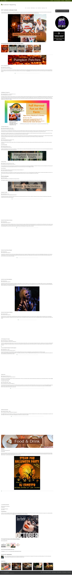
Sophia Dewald (3, 551)
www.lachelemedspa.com (3, 511)
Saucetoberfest (28, 70)
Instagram (20, 551)
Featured (12, 551)
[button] (46, 7)
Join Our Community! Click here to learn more (7, 549)
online (52, 378)
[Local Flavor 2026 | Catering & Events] (37, 566)
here (47, 98)
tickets (29, 166)
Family (10, 551)
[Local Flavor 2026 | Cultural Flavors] (48, 566)
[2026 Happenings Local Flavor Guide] (16, 566)
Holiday (13, 551)
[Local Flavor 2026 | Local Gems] (27, 566)
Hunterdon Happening (17, 551)
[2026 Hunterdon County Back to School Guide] (6, 566)
